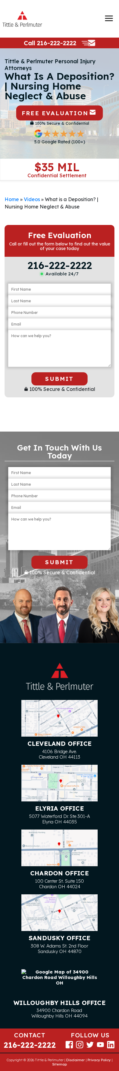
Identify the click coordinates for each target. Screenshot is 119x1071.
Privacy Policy (99, 1060)
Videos (32, 199)
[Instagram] (79, 1044)
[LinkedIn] (110, 1044)
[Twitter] (90, 1044)
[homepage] (22, 19)
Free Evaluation (55, 113)
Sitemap (59, 1064)
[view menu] (109, 18)
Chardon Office (59, 873)
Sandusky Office (59, 938)
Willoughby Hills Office (59, 1003)
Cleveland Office (59, 743)
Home (12, 199)
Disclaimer (75, 1060)
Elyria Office (59, 808)
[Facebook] (69, 1044)
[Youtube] (100, 1044)
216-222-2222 (56, 43)
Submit (59, 378)
